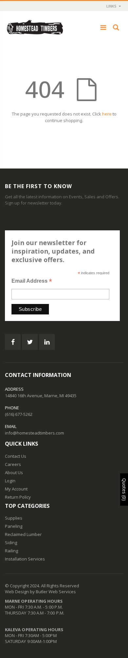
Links (111, 6)
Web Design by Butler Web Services (40, 592)
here (107, 114)
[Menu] (103, 27)
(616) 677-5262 (18, 414)
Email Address (31, 281)
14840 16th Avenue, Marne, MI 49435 (40, 396)
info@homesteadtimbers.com (34, 433)
